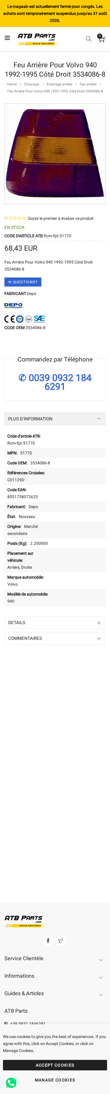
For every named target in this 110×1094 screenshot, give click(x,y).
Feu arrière (88, 84)
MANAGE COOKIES (55, 1080)
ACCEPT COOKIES (55, 1065)
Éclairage (31, 84)
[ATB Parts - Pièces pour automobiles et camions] (37, 39)
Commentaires (25, 638)
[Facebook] (48, 941)
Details (16, 622)
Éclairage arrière (59, 84)
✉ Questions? (23, 282)
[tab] (55, 418)
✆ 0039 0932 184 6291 (55, 382)
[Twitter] (60, 941)
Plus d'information (30, 419)
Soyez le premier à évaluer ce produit (61, 218)
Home (12, 84)
